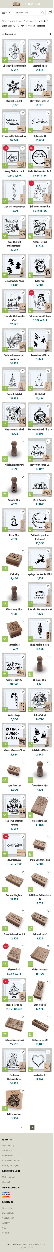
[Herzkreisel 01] (40, 1060)
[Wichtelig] (14, 559)
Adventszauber (14, 859)
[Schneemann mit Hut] (40, 192)
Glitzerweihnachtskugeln (14, 65)
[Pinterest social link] (32, 4)
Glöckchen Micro (39, 750)
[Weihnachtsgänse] (14, 880)
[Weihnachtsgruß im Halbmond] (40, 520)
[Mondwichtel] (14, 954)
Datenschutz (8, 1213)
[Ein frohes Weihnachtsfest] (14, 1060)
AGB (4, 1227)
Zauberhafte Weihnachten (14, 136)
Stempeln (6, 1182)
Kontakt (5, 1232)
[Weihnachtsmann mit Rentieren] (14, 340)
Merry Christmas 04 (14, 171)
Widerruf (6, 1222)
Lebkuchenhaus (14, 1114)
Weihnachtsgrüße (40, 1040)
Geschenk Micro (40, 65)
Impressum (7, 1208)
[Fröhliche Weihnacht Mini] (40, 594)
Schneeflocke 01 (14, 100)
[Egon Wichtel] (40, 990)
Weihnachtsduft (40, 934)
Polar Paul (40, 280)
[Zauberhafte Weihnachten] (14, 121)
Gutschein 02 (40, 136)
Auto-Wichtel (40, 715)
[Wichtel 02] (40, 379)
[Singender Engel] (40, 806)
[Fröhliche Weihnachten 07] (40, 880)
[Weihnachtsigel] (40, 227)
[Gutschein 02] (40, 121)
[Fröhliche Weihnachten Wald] (14, 301)
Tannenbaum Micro (40, 355)
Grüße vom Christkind (39, 859)
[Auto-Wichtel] (40, 700)
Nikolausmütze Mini (14, 464)
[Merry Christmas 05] (40, 86)
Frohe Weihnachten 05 (14, 934)
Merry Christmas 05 (40, 100)
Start (4, 21)
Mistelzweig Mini (14, 609)
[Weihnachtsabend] (40, 954)
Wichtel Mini (14, 499)
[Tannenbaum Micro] (40, 340)
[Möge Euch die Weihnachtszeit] (14, 227)
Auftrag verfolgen (10, 1165)
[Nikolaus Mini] (40, 665)
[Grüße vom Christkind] (40, 845)
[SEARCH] (43, 12)
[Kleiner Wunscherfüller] (14, 735)
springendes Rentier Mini (40, 574)
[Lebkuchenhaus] (14, 1099)
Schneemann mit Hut (40, 206)
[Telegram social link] (39, 4)
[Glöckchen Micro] (40, 735)
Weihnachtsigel (40, 241)
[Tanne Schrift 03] (14, 990)
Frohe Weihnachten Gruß (39, 171)
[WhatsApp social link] (35, 4)
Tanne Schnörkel (14, 394)
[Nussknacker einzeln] (40, 630)
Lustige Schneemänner (14, 206)
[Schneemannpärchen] (14, 1025)
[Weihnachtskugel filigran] (40, 414)
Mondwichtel (14, 969)
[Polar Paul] (40, 266)
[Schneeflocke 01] (14, 86)
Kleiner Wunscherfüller (14, 750)
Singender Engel (39, 820)
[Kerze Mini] (14, 520)
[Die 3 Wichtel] (40, 485)
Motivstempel (16, 21)
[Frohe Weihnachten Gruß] (40, 156)
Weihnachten (32, 21)
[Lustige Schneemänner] (14, 192)
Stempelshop (8, 1145)
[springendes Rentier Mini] (40, 559)
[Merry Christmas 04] (14, 156)
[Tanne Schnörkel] (14, 379)
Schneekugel (14, 644)
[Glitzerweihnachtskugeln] (14, 51)
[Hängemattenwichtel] (14, 414)
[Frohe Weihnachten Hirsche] (14, 806)
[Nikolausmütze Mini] (14, 450)
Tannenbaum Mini (40, 785)
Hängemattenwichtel (14, 429)
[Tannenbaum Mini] (40, 771)
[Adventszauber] (14, 845)
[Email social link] (28, 4)
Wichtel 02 (39, 394)
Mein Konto (7, 1150)
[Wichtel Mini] (14, 485)
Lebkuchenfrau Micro (14, 280)
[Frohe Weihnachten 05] (14, 919)
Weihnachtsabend (40, 969)
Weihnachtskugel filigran (40, 429)
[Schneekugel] (14, 630)
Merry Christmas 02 (40, 464)
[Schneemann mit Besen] (40, 301)
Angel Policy (8, 1218)
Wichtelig (14, 574)
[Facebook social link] (25, 4)
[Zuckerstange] (14, 700)
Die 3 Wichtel (39, 499)
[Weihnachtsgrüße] (40, 1025)
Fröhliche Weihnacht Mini (40, 609)
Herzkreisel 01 (40, 1075)
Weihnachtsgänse (14, 895)
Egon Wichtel (40, 1004)
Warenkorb (7, 1155)
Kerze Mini (14, 535)
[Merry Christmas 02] (40, 450)
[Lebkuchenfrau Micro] (14, 266)
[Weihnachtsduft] (40, 919)
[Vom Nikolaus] (14, 771)
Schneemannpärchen (14, 1040)
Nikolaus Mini (39, 679)
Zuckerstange (14, 715)
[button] (5, 60)
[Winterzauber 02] (14, 665)
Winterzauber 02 (14, 679)
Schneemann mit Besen (40, 316)
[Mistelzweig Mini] (14, 594)
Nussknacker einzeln (39, 644)
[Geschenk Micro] (40, 51)
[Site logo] (17, 4)
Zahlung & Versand (11, 1160)
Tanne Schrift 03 (14, 1004)
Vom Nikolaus (14, 785)
